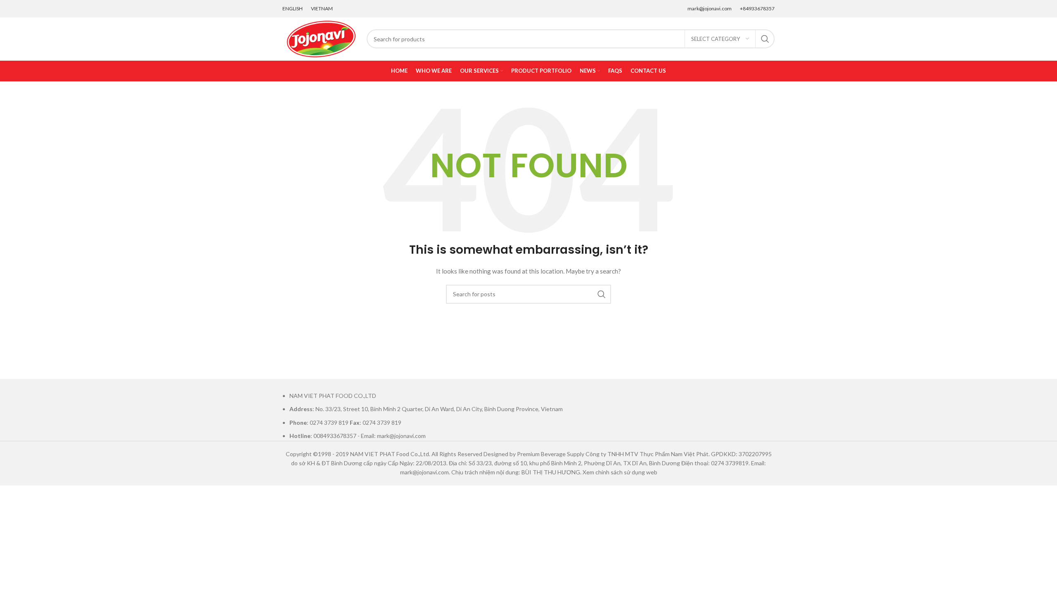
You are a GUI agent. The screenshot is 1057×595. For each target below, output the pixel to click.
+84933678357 (757, 8)
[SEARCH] (765, 38)
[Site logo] (320, 38)
